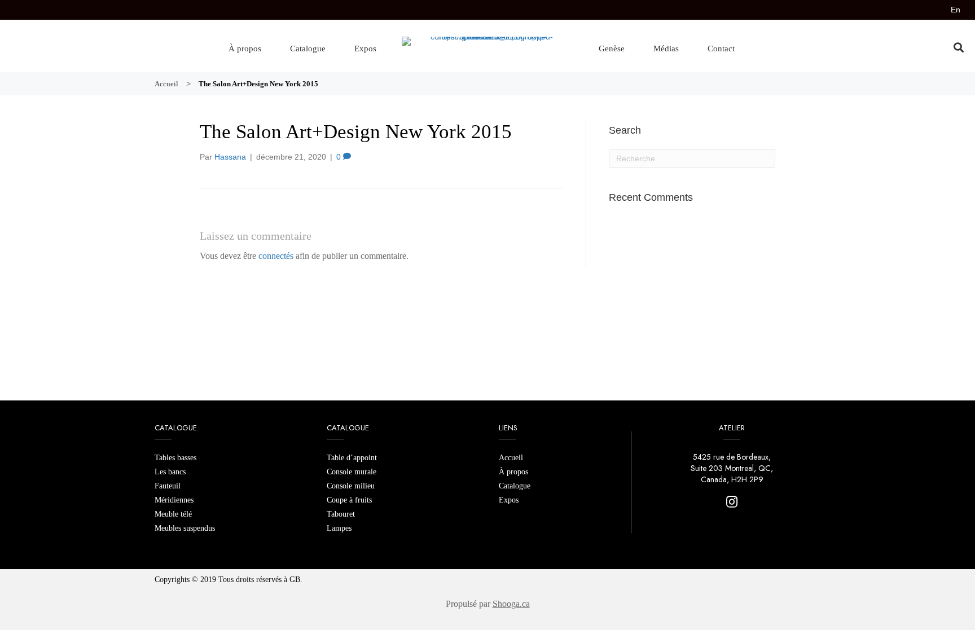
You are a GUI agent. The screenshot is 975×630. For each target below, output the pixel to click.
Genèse (612, 48)
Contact (721, 48)
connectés (275, 256)
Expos (365, 48)
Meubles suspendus (185, 528)
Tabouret (341, 514)
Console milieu (351, 486)
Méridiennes (174, 500)
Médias (666, 48)
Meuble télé (173, 514)
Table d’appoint (352, 457)
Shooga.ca (511, 604)
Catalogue (308, 48)
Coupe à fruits (349, 500)
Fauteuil (168, 486)
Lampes (339, 528)
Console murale (351, 472)
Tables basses (175, 457)
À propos (245, 48)
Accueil (511, 457)
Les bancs (170, 472)
